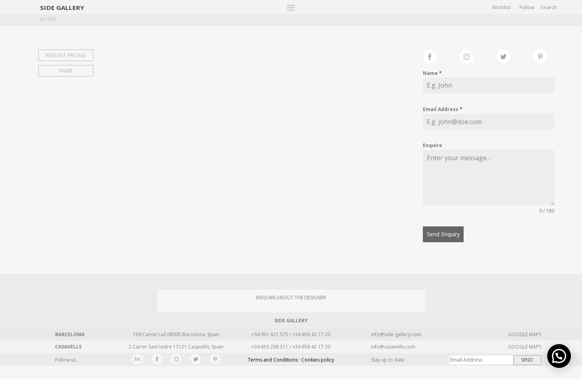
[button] (559, 356)
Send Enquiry (443, 234)
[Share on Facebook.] (441, 55)
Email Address (442, 109)
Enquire (432, 145)
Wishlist (501, 7)
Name (432, 73)
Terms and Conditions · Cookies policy (291, 359)
